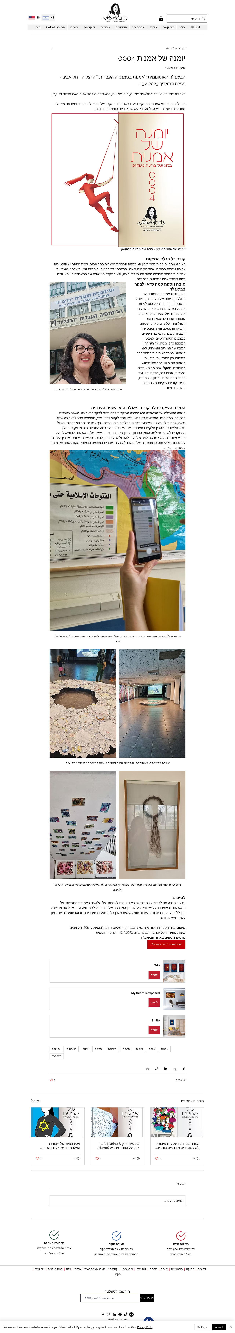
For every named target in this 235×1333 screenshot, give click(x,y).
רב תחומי (71, 1049)
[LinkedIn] (114, 1314)
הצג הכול (36, 1100)
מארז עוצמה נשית (94, 1269)
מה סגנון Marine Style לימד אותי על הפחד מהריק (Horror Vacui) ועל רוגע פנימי (119, 1146)
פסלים (98, 1049)
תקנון (118, 1274)
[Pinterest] (120, 1314)
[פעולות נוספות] (52, 48)
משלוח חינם (181, 1244)
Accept (219, 1327)
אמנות (164, 1049)
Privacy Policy (145, 1327)
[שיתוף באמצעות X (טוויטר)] (174, 1069)
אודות (78, 1269)
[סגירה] (230, 1327)
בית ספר (56, 1056)
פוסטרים (128, 1269)
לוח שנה (141, 1269)
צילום (85, 1049)
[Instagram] (108, 1314)
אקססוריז (114, 1269)
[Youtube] (131, 1314)
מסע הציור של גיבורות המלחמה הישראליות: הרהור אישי (61, 1146)
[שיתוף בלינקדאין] (165, 1069)
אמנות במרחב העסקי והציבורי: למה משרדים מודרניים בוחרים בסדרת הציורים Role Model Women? (178, 1146)
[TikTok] (126, 1314)
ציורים (139, 1049)
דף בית (202, 1269)
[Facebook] (103, 1314)
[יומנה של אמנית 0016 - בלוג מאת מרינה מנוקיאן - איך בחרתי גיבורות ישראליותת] (57, 1122)
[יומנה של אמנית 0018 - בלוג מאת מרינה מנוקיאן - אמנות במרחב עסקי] (177, 1122)
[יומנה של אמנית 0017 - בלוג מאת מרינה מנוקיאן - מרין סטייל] (117, 1122)
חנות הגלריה (55, 1269)
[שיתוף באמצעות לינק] (156, 1069)
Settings (202, 1327)
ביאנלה (56, 1049)
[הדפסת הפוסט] (147, 1069)
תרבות (126, 1049)
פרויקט (190, 1269)
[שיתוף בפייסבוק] (183, 1069)
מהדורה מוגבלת (54, 1243)
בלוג (68, 1269)
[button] (161, 18)
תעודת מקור (116, 1244)
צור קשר (39, 1269)
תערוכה (112, 1049)
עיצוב (152, 1049)
